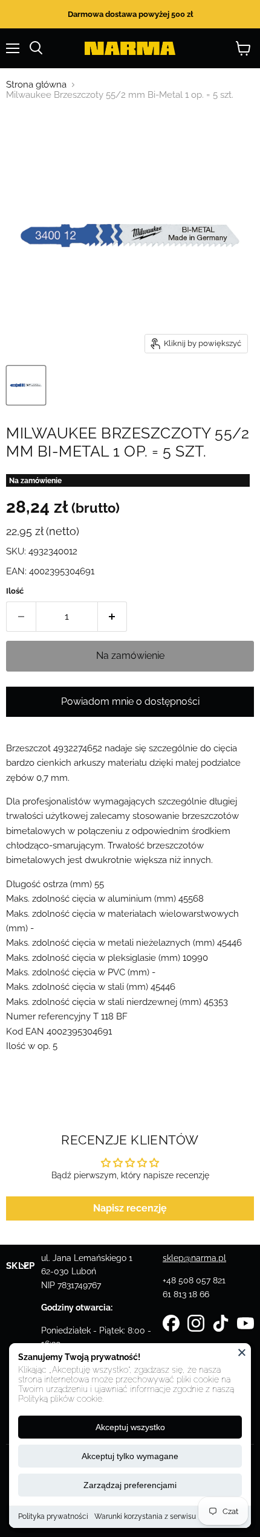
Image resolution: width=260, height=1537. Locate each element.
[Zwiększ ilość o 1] (113, 617)
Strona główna (36, 85)
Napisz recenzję (130, 1208)
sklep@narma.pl (194, 1258)
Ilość (15, 590)
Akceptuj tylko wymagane (130, 1456)
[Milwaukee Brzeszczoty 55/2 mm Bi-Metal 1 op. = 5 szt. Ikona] (26, 385)
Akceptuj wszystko (130, 1427)
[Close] (242, 1352)
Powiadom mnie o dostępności (130, 701)
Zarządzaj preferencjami (130, 1485)
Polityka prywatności (53, 1516)
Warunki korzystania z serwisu (145, 1516)
